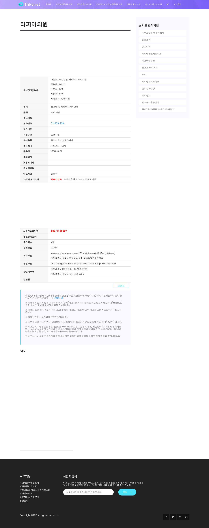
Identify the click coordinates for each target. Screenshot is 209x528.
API (167, 4)
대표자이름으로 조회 (153, 4)
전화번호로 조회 (133, 4)
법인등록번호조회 (84, 4)
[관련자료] (59, 297)
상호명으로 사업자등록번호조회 (109, 4)
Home (48, 4)
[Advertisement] (76, 53)
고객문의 (177, 4)
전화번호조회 (26, 493)
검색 (125, 492)
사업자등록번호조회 (64, 4)
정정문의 (121, 286)
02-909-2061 (57, 123)
